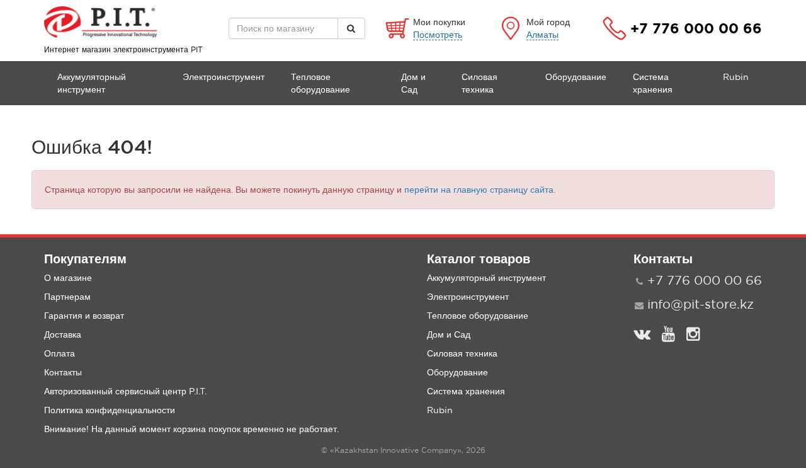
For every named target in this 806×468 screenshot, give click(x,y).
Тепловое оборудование (320, 83)
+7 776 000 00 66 (696, 28)
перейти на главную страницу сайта (478, 190)
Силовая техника (479, 83)
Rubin (736, 77)
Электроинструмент (223, 77)
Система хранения (653, 83)
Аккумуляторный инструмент (91, 83)
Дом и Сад (413, 83)
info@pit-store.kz (700, 304)
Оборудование (575, 77)
